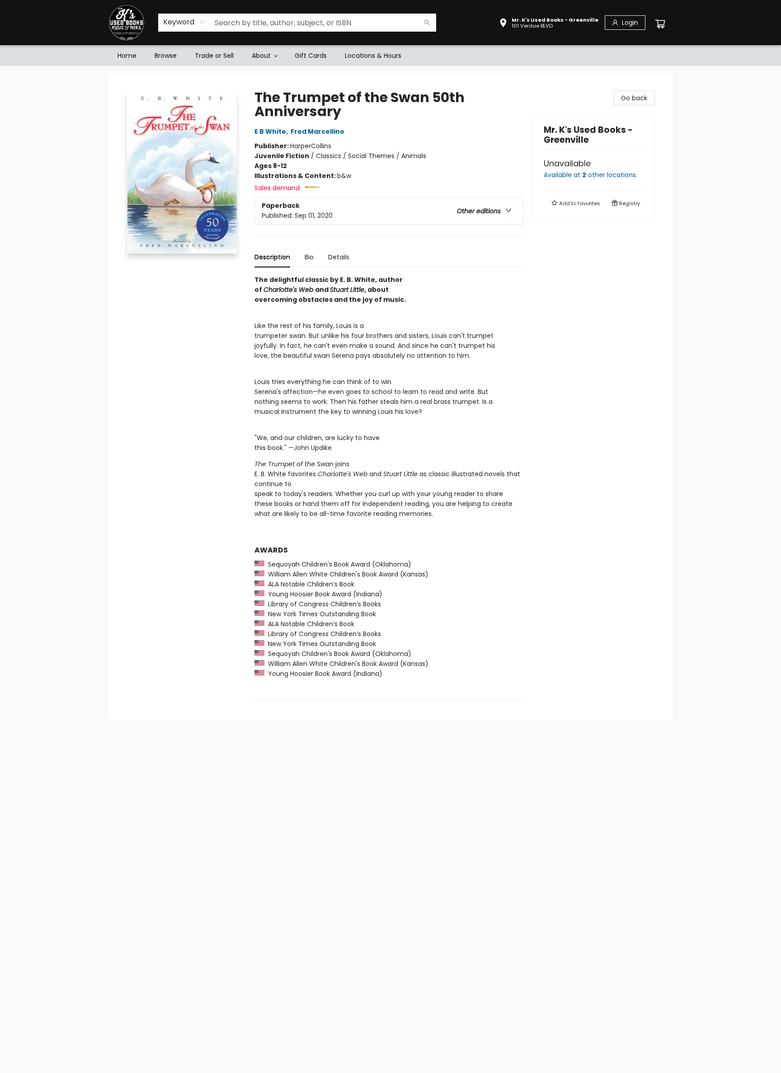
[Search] (427, 23)
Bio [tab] (309, 257)
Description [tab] (272, 257)
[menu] (390, 55)
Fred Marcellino (317, 131)
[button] (549, 23)
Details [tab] (338, 257)
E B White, (271, 131)
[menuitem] (127, 55)
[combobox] (184, 22)
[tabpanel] (388, 487)
